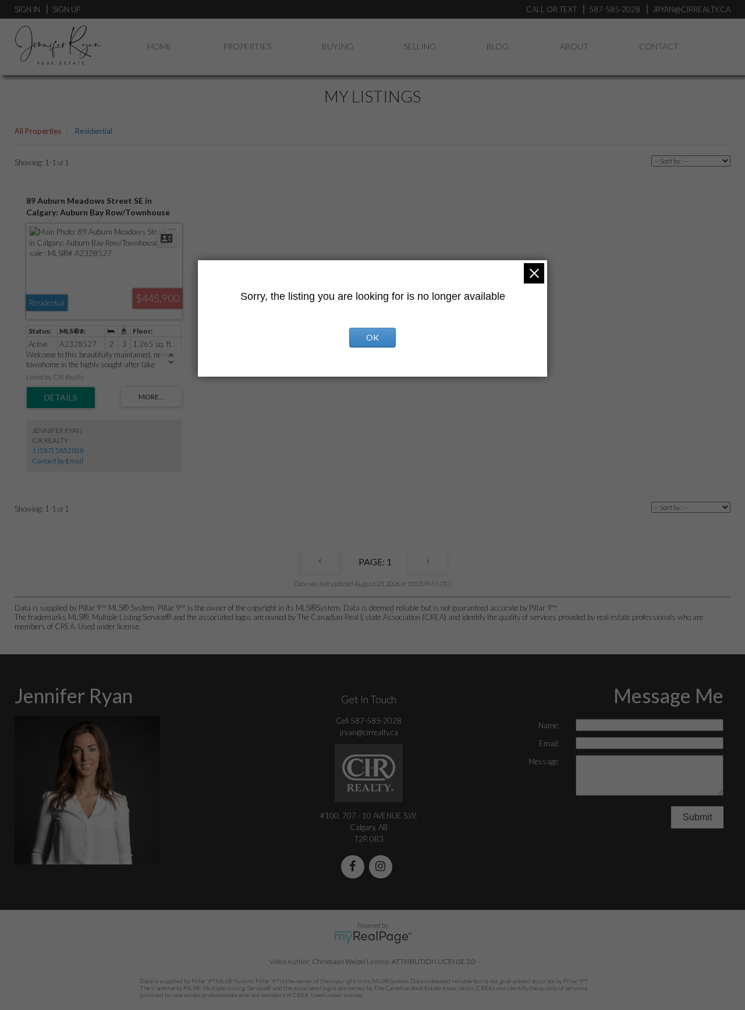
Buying (337, 46)
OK (372, 337)
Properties (247, 46)
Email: (550, 743)
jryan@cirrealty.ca (369, 732)
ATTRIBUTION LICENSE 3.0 (434, 961)
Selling (420, 46)
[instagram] (383, 867)
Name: (549, 725)
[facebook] (355, 867)
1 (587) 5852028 (58, 450)
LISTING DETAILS (61, 397)
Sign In (27, 9)
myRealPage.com (373, 937)
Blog (498, 46)
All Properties (38, 131)
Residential (93, 131)
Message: (544, 761)
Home (159, 46)
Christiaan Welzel (339, 961)
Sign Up (66, 9)
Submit (697, 817)
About (574, 46)
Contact (659, 46)
